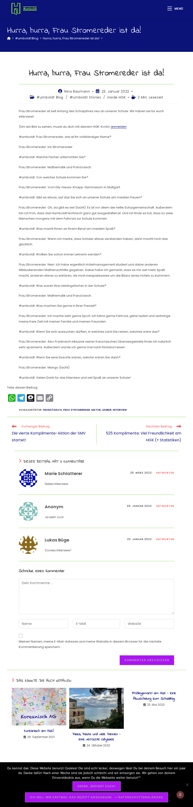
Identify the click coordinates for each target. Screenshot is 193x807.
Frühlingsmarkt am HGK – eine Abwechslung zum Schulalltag (154, 696)
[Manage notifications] (180, 795)
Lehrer (106, 410)
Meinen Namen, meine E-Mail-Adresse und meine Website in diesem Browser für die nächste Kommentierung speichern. (90, 644)
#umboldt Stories (85, 97)
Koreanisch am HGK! (39, 730)
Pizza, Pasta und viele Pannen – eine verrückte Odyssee (96, 737)
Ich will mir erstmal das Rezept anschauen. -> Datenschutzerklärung (96, 797)
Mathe (96, 410)
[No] (187, 784)
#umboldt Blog (49, 97)
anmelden (119, 126)
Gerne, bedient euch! (96, 786)
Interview (120, 410)
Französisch (52, 410)
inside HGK (116, 97)
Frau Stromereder (76, 410)
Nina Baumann (77, 91)
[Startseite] (9, 38)
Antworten (165, 473)
